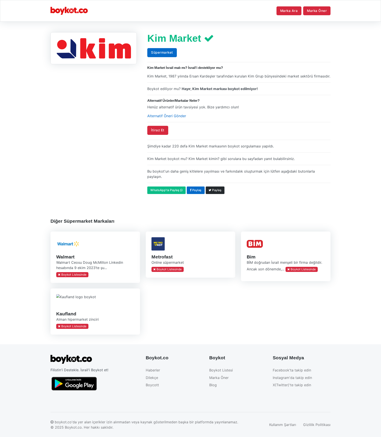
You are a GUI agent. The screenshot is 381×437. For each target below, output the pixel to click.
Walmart (65, 256)
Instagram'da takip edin (292, 377)
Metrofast (161, 256)
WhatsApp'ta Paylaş (165, 190)
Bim (251, 256)
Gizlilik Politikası (317, 424)
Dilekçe (152, 377)
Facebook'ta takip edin (292, 370)
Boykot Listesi (221, 370)
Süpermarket (162, 52)
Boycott (152, 385)
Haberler (153, 370)
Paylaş (196, 190)
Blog (213, 385)
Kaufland (66, 313)
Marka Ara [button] (289, 11)
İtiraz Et (157, 130)
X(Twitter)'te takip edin (292, 385)
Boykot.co (73, 427)
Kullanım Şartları (282, 424)
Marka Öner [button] (317, 11)
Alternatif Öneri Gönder (166, 116)
